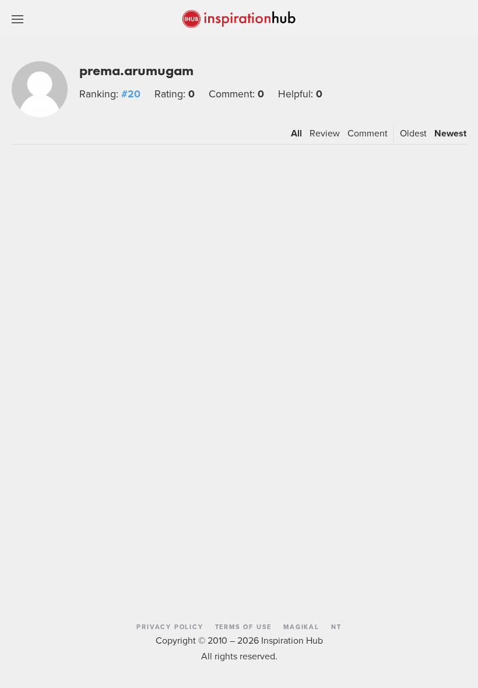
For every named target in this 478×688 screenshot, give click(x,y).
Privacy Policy (169, 626)
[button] (17, 19)
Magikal (301, 626)
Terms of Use (243, 626)
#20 (130, 93)
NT (336, 626)
